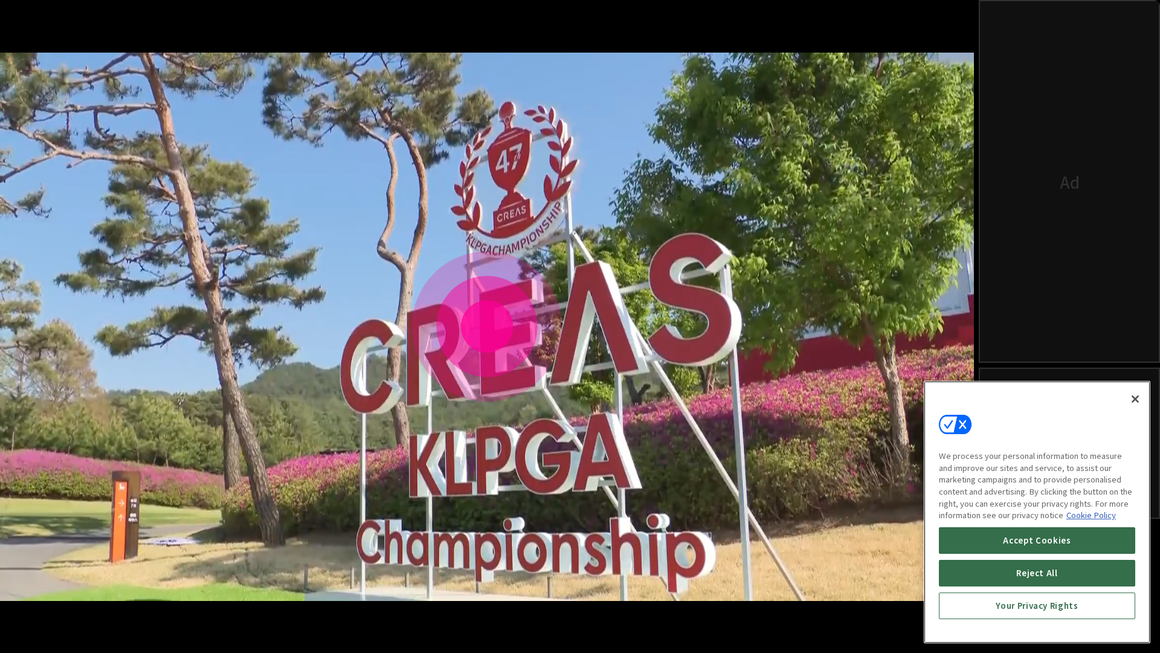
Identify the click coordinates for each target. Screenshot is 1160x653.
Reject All (1037, 573)
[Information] (31, 626)
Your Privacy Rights (1037, 605)
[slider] (460, 589)
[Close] (1135, 399)
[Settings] (913, 626)
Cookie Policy (1091, 515)
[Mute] (60, 626)
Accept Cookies (1037, 540)
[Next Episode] (887, 626)
